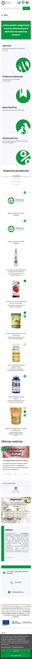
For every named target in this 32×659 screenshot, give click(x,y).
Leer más (26, 474)
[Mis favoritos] (20, 2)
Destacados (16, 179)
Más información (6, 647)
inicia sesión (15, 516)
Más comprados (16, 182)
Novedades (16, 176)
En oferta (16, 185)
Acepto (16, 651)
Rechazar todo (16, 656)
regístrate (24, 516)
